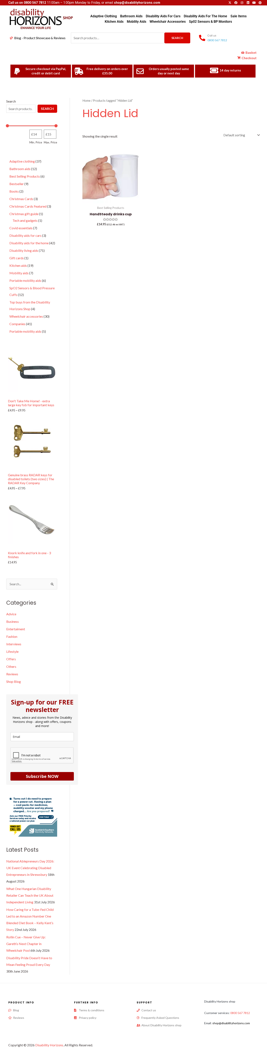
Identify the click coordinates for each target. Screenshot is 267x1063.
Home (86, 100)
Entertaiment (15, 629)
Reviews (12, 674)
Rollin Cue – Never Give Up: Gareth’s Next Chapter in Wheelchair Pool (26, 943)
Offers (11, 659)
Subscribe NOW (42, 776)
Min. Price (35, 142)
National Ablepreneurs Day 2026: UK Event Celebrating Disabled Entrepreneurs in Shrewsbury (30, 867)
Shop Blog (13, 681)
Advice (11, 614)
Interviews (13, 644)
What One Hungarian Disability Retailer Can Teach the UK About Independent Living (29, 895)
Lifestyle (12, 651)
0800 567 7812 (35, 3)
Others (11, 666)
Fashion (11, 636)
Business (12, 621)
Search (177, 38)
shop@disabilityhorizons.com (231, 1023)
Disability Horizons (49, 1045)
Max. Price (50, 142)
